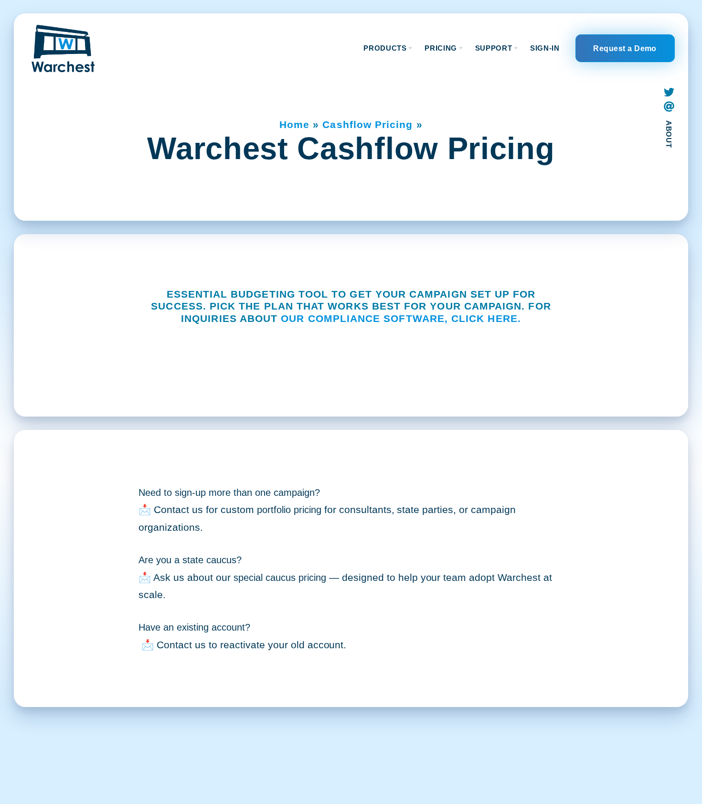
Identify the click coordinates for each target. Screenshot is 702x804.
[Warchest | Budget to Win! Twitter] (669, 92)
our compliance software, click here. (401, 318)
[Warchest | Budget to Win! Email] (669, 107)
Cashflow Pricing (368, 124)
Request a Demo (624, 48)
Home (294, 124)
